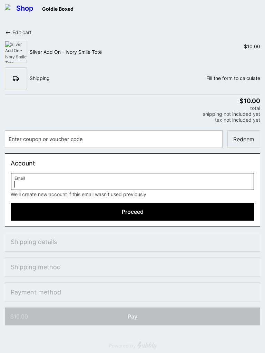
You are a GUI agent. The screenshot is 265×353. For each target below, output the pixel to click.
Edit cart (21, 32)
